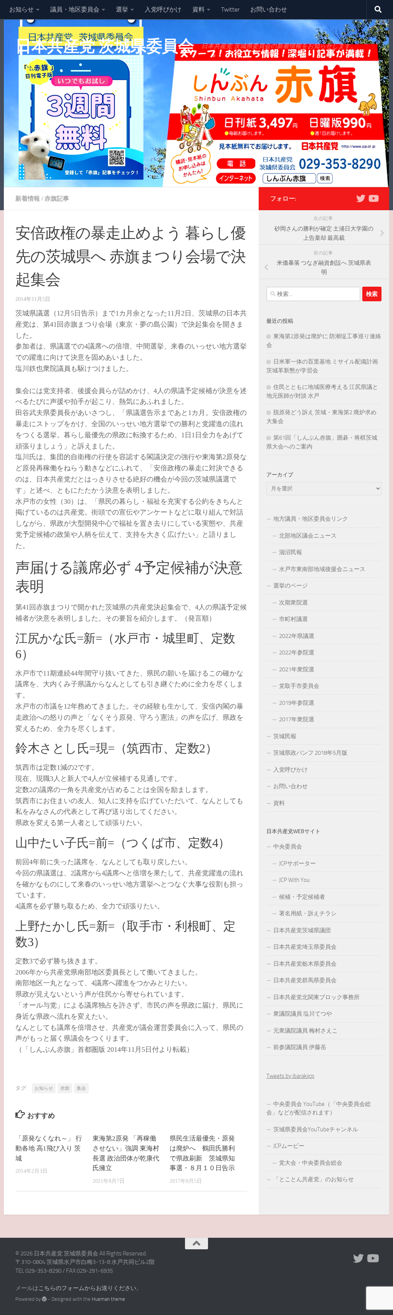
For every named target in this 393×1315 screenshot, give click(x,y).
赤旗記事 (57, 198)
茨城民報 (284, 736)
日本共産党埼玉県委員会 (305, 946)
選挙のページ (290, 585)
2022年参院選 (296, 652)
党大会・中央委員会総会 (310, 1162)
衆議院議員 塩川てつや (302, 1013)
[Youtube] (373, 198)
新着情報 (27, 198)
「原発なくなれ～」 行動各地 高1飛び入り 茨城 (48, 1148)
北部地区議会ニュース (308, 535)
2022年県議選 (296, 636)
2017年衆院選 (296, 719)
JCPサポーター (297, 863)
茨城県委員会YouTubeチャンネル (315, 1129)
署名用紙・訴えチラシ (308, 913)
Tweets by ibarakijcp (290, 1076)
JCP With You (294, 880)
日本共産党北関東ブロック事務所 (316, 997)
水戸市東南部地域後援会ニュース (322, 569)
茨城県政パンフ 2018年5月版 (310, 752)
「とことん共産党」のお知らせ (313, 1179)
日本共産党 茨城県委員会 (104, 46)
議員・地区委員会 (74, 9)
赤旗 (64, 1088)
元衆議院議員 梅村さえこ (305, 1030)
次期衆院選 (293, 602)
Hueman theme (108, 1299)
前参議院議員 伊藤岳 (299, 1047)
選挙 (122, 9)
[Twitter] (360, 198)
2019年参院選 (296, 702)
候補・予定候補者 (302, 896)
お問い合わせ (268, 9)
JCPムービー (288, 1145)
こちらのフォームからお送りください (87, 1288)
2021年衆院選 (296, 669)
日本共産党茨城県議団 (302, 930)
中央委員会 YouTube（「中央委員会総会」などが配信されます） (318, 1108)
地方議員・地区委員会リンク (310, 518)
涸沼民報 (290, 552)
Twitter (230, 9)
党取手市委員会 (299, 685)
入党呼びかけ (163, 9)
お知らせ (21, 9)
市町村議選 (293, 619)
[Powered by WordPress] (44, 1299)
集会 (81, 1088)
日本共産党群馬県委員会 (305, 980)
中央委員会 (287, 846)
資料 (198, 9)
